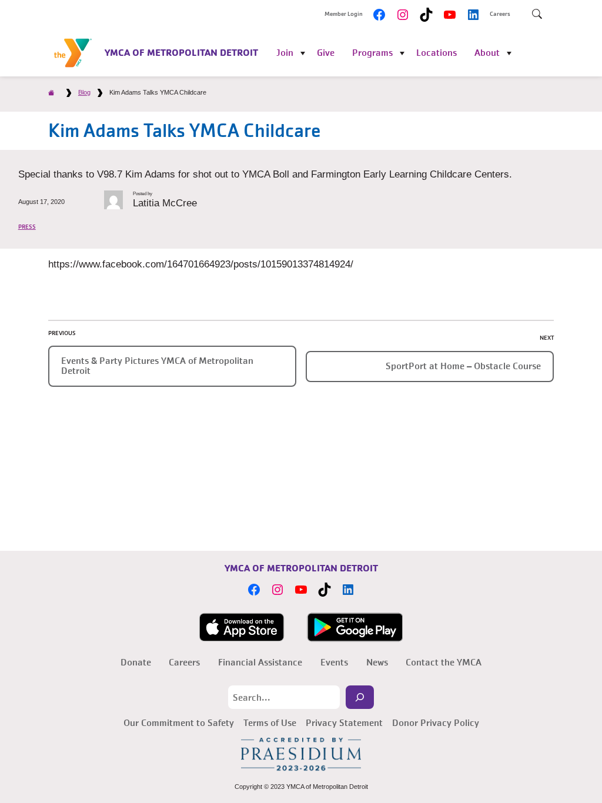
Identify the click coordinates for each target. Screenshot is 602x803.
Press (27, 227)
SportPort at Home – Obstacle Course (463, 366)
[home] (51, 92)
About (487, 52)
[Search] (360, 697)
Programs (372, 52)
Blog (84, 92)
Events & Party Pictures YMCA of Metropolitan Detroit (157, 365)
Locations (436, 52)
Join (284, 52)
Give (326, 52)
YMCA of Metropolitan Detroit (181, 52)
